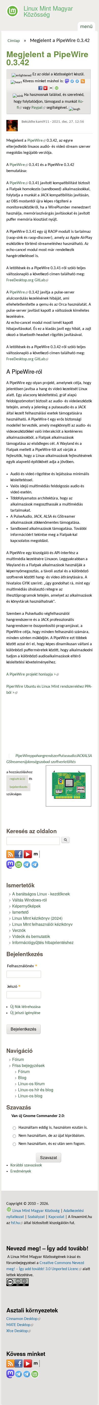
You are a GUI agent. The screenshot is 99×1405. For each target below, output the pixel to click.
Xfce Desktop (18, 1331)
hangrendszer (47, 756)
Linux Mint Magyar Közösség (48, 11)
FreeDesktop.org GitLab (27, 280)
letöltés (69, 762)
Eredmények (20, 1171)
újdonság (31, 762)
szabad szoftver (51, 762)
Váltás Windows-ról (29, 900)
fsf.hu (17, 1223)
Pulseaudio (67, 756)
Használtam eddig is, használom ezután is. (53, 1128)
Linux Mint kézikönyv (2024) (37, 918)
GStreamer (15, 762)
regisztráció (17, 779)
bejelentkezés (18, 787)
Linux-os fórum (31, 1083)
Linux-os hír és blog (35, 1090)
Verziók (19, 930)
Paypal (38, 108)
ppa (33, 756)
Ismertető (20, 912)
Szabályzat (36, 1217)
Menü (86, 26)
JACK (80, 756)
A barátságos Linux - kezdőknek (41, 894)
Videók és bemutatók (31, 936)
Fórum (18, 1059)
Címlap (14, 41)
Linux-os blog (30, 1096)
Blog (22, 1077)
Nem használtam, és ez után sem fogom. (52, 1144)
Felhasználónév (22, 965)
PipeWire (36, 141)
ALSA (88, 756)
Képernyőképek (26, 906)
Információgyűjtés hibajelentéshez (43, 942)
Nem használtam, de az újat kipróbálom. (52, 1136)
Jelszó (14, 986)
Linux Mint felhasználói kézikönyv (42, 924)
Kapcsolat (56, 1217)
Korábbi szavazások (26, 1165)
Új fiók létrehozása (25, 1007)
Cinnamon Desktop (23, 1319)
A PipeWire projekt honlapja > (32, 675)
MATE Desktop (19, 1325)
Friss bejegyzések (28, 1065)
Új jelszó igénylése (25, 1013)
